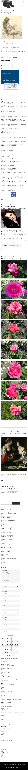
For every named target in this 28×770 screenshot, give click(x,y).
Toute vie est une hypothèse (9, 67)
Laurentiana (4, 687)
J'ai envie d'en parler (7, 677)
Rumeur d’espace (5, 700)
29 (2, 652)
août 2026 (5, 572)
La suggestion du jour (6, 532)
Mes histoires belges (6, 539)
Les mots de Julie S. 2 (7, 12)
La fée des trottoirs (12, 488)
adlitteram (4, 661)
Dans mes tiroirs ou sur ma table (9, 523)
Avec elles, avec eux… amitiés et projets (11, 513)
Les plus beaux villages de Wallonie (10, 733)
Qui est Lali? (4, 548)
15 (2, 646)
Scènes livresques (5, 551)
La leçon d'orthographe (7, 531)
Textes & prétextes (6, 702)
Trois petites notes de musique (9, 559)
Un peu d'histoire (5, 561)
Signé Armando (4, 552)
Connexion (4, 499)
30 (5, 652)
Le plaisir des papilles (7, 535)
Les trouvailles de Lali (7, 536)
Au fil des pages (5, 512)
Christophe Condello (6, 668)
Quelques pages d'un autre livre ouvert (11, 699)
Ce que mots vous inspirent (8, 520)
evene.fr (3, 739)
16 (5, 646)
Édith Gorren (4, 708)
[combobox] (6, 503)
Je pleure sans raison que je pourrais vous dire (13, 679)
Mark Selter (4, 695)
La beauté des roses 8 (7, 256)
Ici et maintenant (5, 676)
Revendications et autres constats (9, 550)
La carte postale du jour (7, 529)
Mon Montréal (4, 543)
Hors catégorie (5, 525)
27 (15, 649)
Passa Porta (4, 719)
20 (15, 646)
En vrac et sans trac (6, 673)
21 (17, 646)
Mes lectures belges (6, 540)
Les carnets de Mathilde (7, 691)
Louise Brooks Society (6, 744)
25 (10, 649)
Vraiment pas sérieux (6, 563)
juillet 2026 (6, 573)
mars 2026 (5, 579)
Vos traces (4, 562)
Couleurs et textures (6, 521)
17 (7, 646)
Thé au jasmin (4, 703)
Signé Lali (4, 555)
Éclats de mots (5, 662)
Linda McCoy (4, 692)
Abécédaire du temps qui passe (8, 660)
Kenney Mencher (5, 681)
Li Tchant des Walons (6, 740)
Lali (24, 2)
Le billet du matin (6, 533)
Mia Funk (3, 698)
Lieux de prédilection (6, 537)
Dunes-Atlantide (5, 672)
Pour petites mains (6, 547)
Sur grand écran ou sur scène (8, 558)
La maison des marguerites (7, 684)
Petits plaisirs (5, 546)
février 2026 (6, 580)
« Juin (8, 655)
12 (12, 644)
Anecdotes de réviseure (7, 510)
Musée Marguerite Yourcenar (8, 718)
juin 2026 (5, 575)
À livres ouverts (5, 517)
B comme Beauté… (5, 664)
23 (5, 649)
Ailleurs (3, 508)
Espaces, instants (5, 675)
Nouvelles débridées (6, 544)
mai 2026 (5, 576)
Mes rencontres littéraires (8, 542)
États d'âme (4, 518)
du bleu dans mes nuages (7, 671)
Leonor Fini (17, 57)
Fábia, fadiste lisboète (8, 206)
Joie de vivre (4, 680)
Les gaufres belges (6, 724)
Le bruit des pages (6, 688)
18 (10, 646)
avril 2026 (5, 577)
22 (2, 649)
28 (17, 649)
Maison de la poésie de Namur (8, 716)
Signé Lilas (4, 556)
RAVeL (2, 734)
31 (7, 652)
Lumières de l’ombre (6, 694)
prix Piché (5, 127)
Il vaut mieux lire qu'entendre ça (9, 527)
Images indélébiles (6, 528)
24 (7, 649)
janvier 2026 (6, 581)
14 (17, 644)
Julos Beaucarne (5, 728)
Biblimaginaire (5, 666)
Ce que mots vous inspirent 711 (10, 431)
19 (12, 646)
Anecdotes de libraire (6, 509)
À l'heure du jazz (5, 514)
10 (7, 644)
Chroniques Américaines (7, 669)
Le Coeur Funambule (6, 690)
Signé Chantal (4, 554)
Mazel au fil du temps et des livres (10, 696)
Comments (4, 752)
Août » (13, 655)
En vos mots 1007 (12, 492)
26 (12, 649)
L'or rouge (4, 683)
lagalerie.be (4, 709)
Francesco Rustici (11, 477)
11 (10, 644)
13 (15, 644)
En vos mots (4, 524)
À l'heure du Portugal (6, 516)
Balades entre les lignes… (7, 665)
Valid (4, 753)
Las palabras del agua (6, 686)
